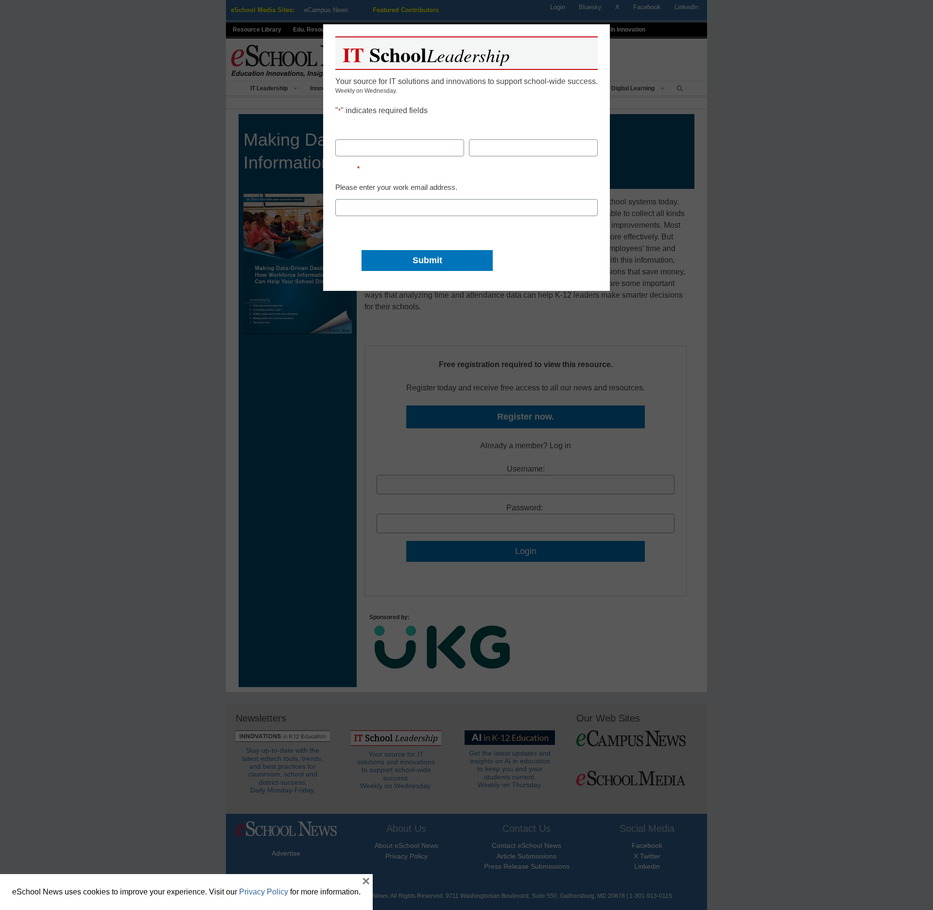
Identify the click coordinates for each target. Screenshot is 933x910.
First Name (355, 131)
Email (347, 168)
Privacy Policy (263, 892)
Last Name (488, 131)
